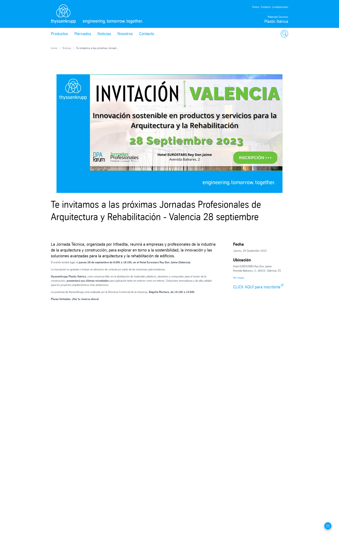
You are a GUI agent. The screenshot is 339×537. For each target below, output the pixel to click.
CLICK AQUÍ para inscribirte (256, 286)
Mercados (82, 33)
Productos (59, 33)
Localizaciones (280, 7)
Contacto (265, 7)
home (54, 48)
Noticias (104, 33)
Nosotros (125, 33)
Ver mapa (238, 277)
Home (255, 7)
